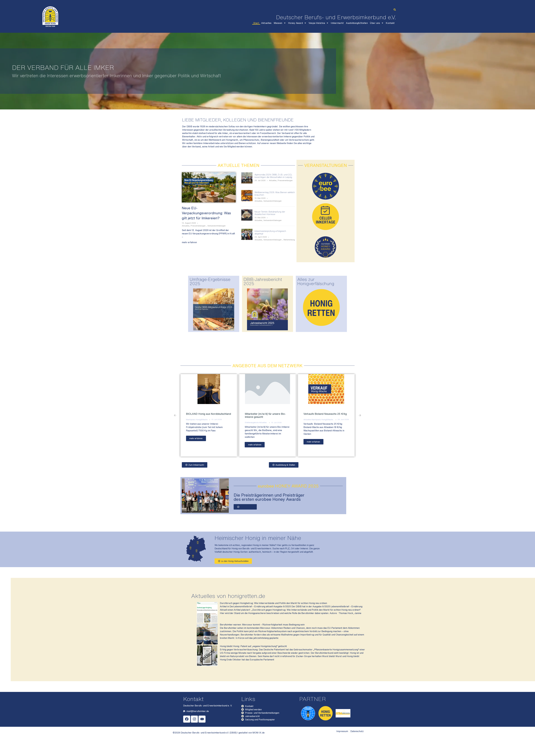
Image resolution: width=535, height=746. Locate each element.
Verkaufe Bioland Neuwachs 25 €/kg (207, 414)
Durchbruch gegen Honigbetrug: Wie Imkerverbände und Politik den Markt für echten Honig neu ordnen (273, 603)
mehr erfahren (189, 242)
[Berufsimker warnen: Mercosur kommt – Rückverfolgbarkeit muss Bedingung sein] (207, 644)
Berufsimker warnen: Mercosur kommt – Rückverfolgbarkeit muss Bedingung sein (262, 624)
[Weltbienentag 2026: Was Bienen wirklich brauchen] (246, 200)
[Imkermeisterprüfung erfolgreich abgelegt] (246, 239)
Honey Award (295, 23)
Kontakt (390, 23)
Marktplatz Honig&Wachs (205, 419)
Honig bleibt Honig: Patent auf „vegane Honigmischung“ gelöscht (253, 646)
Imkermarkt (337, 23)
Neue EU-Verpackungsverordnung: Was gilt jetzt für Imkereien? (206, 213)
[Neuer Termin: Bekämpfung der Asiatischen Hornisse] (246, 220)
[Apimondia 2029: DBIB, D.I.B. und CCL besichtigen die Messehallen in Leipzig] (246, 183)
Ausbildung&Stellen (357, 23)
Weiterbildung (289, 240)
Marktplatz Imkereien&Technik (257, 422)
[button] (395, 10)
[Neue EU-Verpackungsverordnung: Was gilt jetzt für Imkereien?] (209, 187)
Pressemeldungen (198, 226)
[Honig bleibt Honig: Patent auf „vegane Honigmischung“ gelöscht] (207, 665)
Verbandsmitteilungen (216, 226)
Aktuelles (266, 23)
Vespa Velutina (317, 23)
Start (256, 23)
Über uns (375, 23)
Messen (278, 23)
